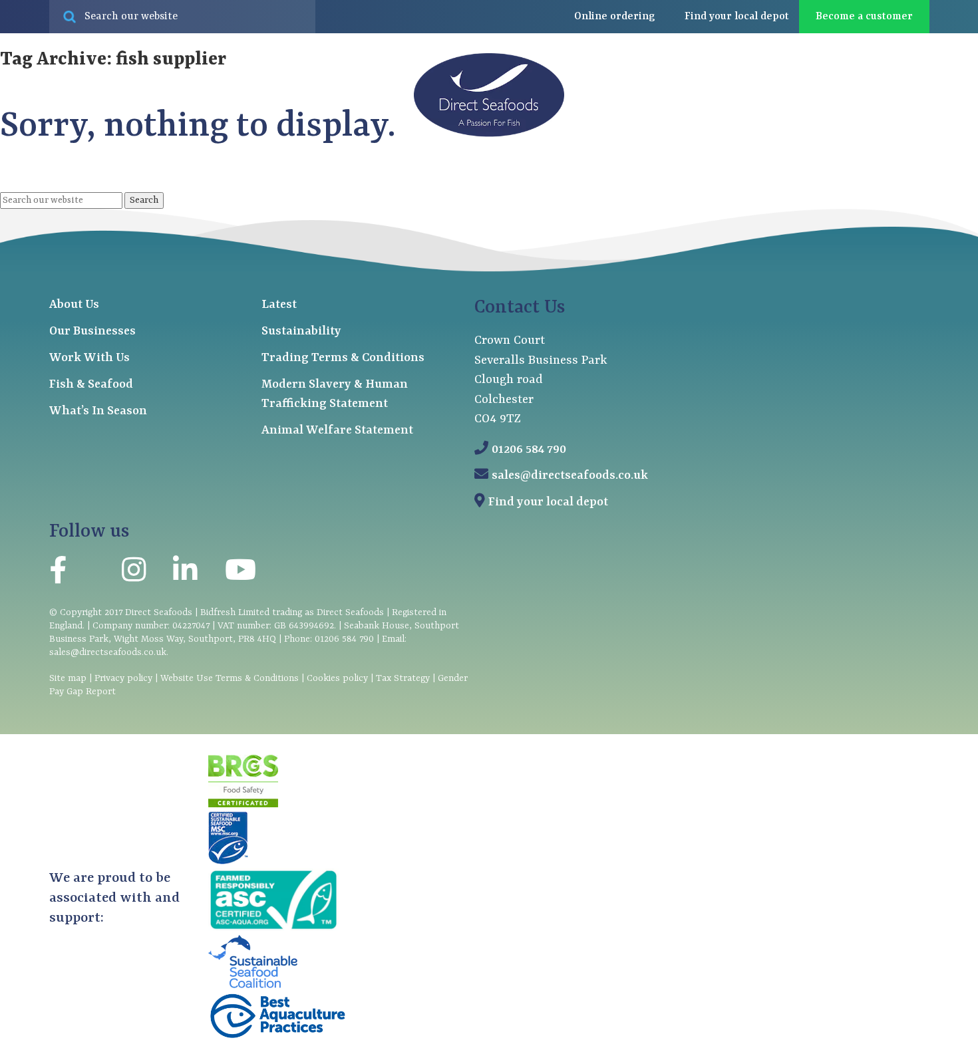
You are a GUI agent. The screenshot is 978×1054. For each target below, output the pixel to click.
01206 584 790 (529, 450)
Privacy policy (123, 678)
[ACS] (273, 928)
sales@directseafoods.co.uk (570, 476)
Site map (67, 678)
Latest (812, 186)
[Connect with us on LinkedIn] (185, 573)
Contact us (899, 186)
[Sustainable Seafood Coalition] (252, 985)
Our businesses (233, 186)
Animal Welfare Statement (337, 431)
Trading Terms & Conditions (342, 358)
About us (714, 186)
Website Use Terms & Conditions (229, 678)
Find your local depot (548, 502)
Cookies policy (337, 678)
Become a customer (864, 17)
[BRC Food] (243, 804)
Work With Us (89, 358)
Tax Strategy (403, 678)
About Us (74, 305)
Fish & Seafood (91, 385)
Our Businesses (92, 331)
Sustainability (301, 331)
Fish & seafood (92, 186)
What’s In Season (98, 411)
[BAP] (277, 1036)
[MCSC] (228, 861)
